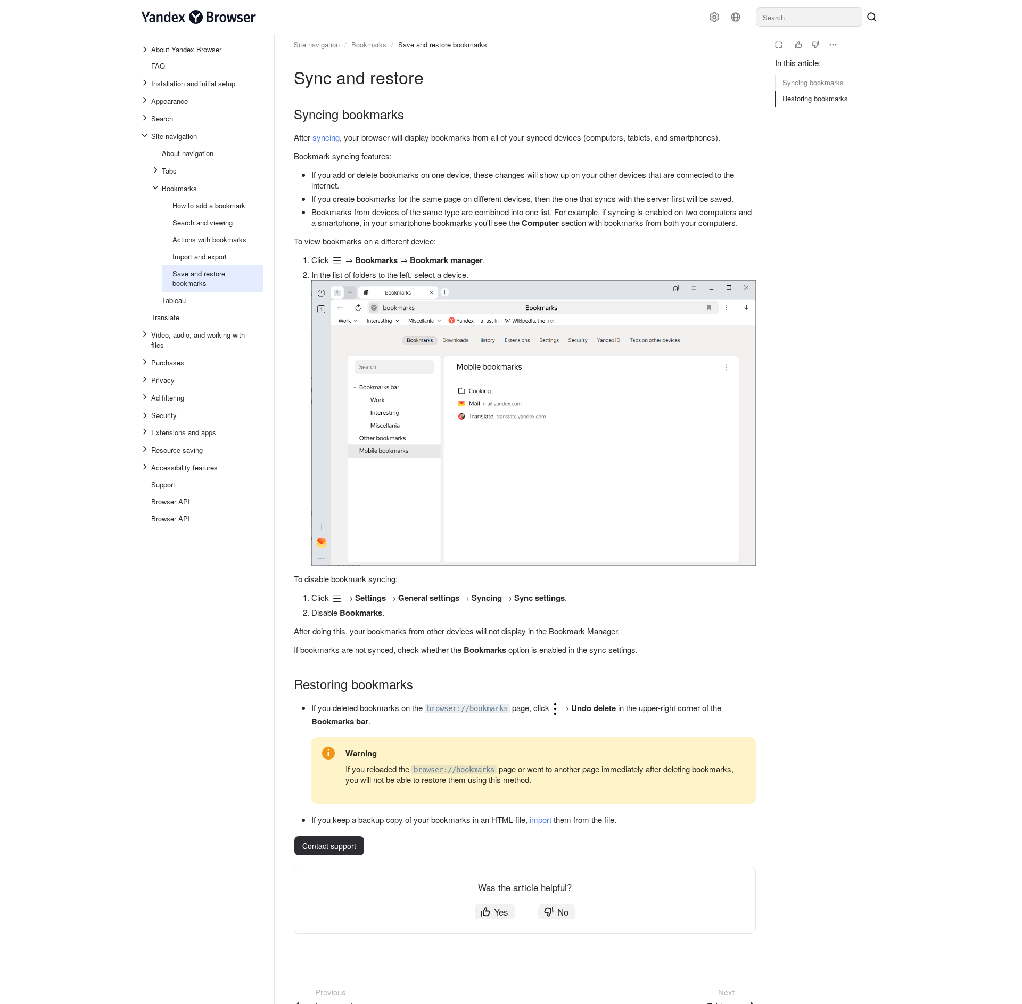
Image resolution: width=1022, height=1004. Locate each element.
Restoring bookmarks (815, 98)
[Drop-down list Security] (146, 415)
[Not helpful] (815, 44)
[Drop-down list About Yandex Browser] (146, 49)
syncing (326, 137)
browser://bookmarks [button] (467, 708)
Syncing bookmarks (813, 82)
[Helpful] (798, 44)
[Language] (735, 17)
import (540, 819)
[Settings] (714, 17)
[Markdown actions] (833, 44)
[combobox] (809, 17)
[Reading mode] (778, 44)
